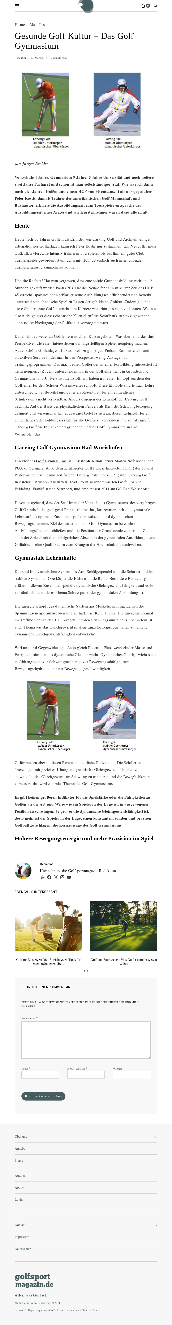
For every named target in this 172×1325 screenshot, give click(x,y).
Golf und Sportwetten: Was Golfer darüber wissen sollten (124, 961)
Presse (19, 1160)
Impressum (22, 1237)
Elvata (95, 1310)
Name (25, 1068)
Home (20, 24)
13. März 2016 (39, 58)
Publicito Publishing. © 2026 (43, 1303)
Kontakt (20, 1225)
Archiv (19, 1187)
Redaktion (21, 58)
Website (117, 1069)
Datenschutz (23, 1249)
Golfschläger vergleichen (64, 1310)
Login (19, 1199)
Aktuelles (37, 24)
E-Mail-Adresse (77, 1068)
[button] (84, 970)
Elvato (85, 1310)
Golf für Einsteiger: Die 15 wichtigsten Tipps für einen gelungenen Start (48, 961)
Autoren (20, 1175)
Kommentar (28, 1018)
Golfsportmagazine (36, 1310)
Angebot (20, 1148)
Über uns (21, 1136)
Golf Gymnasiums (51, 460)
